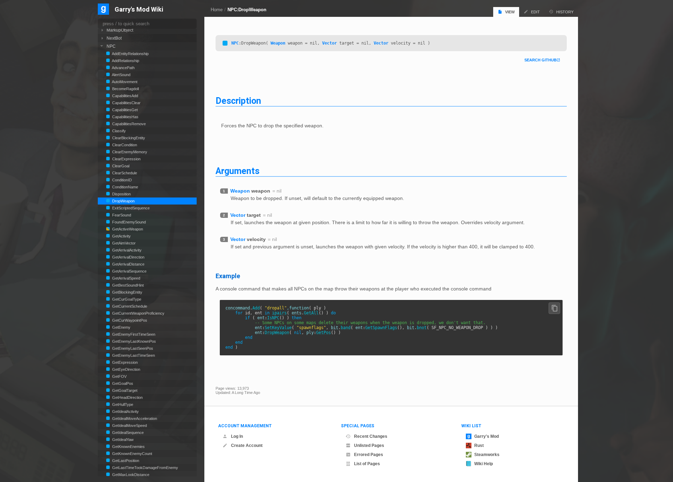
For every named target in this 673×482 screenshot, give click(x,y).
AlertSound (120, 75)
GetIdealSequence (127, 432)
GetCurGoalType (126, 299)
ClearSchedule (124, 173)
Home (217, 9)
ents (296, 312)
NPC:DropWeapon (246, 9)
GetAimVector (123, 243)
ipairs (279, 312)
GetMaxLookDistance (130, 475)
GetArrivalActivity (126, 250)
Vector (329, 43)
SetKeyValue (278, 327)
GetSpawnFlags (381, 327)
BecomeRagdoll (125, 89)
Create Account (247, 445)
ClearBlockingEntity (128, 138)
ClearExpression (126, 159)
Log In (237, 436)
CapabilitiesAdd (124, 96)
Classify (118, 131)
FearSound (121, 215)
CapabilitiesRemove (128, 124)
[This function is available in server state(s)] (225, 43)
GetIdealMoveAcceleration (134, 418)
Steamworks (486, 454)
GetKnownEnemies (128, 446)
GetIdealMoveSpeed (129, 425)
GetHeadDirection (127, 397)
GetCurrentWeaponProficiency (137, 313)
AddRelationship (125, 61)
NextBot (114, 38)
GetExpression (124, 362)
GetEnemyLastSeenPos (132, 348)
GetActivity (121, 236)
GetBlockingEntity (126, 292)
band (346, 327)
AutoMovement (124, 82)
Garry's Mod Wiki (139, 9)
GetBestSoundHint (127, 285)
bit (334, 327)
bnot (422, 327)
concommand (237, 308)
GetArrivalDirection (127, 257)
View (510, 12)
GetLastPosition (125, 460)
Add (256, 308)
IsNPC (273, 317)
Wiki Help (483, 463)
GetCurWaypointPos (129, 320)
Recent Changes (370, 436)
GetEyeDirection (125, 369)
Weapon (278, 43)
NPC (235, 43)
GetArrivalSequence (129, 271)
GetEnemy (120, 327)
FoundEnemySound (128, 222)
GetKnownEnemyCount (131, 453)
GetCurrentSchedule (129, 306)
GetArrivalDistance (127, 264)
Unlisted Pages (369, 445)
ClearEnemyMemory (129, 152)
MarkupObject (120, 30)
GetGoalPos (122, 383)
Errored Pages (368, 454)
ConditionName (124, 187)
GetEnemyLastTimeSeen (133, 355)
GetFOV (119, 376)
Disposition (121, 194)
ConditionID (121, 180)
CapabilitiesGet (124, 110)
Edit (535, 12)
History (564, 12)
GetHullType (122, 404)
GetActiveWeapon (127, 229)
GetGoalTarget (124, 390)
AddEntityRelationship (130, 54)
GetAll (311, 312)
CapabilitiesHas (124, 117)
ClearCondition (124, 145)
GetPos (323, 332)
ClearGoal (120, 166)
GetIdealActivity (125, 411)
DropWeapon (277, 332)
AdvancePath (123, 68)
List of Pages (367, 463)
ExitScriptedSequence (130, 208)
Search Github (540, 60)
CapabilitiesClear (126, 103)
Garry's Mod (486, 436)
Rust (479, 445)
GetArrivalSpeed (125, 278)
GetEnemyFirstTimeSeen (133, 334)
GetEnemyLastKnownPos (133, 341)
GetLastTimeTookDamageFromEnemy (144, 468)
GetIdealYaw (122, 439)
